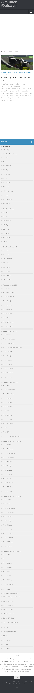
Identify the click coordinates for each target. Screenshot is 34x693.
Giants (6, 664)
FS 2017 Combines (9, 508)
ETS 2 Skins (6, 271)
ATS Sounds (6, 182)
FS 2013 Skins (7, 415)
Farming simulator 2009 (10, 285)
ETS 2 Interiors (7, 259)
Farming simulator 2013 (10, 382)
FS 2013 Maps (7, 398)
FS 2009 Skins (7, 313)
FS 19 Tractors (7, 567)
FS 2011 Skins (7, 364)
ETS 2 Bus (6, 250)
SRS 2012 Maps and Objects (12, 597)
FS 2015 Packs (7, 470)
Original (31, 666)
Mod (10, 666)
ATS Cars (5, 161)
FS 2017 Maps (7, 516)
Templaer (21, 669)
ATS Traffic (6, 187)
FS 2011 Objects (8, 356)
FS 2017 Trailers (8, 538)
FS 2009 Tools (7, 318)
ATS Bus (5, 157)
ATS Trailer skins (8, 191)
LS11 (26, 664)
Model (19, 666)
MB (33, 664)
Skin (13, 669)
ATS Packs (6, 178)
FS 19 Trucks (7, 576)
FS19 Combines (8, 584)
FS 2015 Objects (8, 466)
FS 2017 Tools (7, 533)
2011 (4, 659)
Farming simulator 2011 (9, 72)
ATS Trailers (6, 195)
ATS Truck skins (7, 199)
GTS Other (6, 648)
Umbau (17, 671)
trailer (11, 671)
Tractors (5, 627)
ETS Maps (6, 225)
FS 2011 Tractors (8, 368)
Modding (14, 666)
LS (24, 664)
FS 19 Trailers (7, 571)
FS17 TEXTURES (7, 546)
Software (17, 669)
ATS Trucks (6, 204)
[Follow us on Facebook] (31, 142)
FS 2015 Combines (9, 453)
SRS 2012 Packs (8, 605)
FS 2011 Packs (7, 360)
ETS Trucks (6, 242)
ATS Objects (6, 174)
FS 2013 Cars (7, 385)
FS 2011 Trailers (8, 373)
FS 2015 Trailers (8, 487)
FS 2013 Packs (7, 411)
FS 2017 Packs (7, 525)
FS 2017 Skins (7, 529)
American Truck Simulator (11, 154)
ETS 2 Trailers (7, 275)
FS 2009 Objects (8, 301)
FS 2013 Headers (8, 394)
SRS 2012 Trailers (8, 618)
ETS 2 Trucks (7, 280)
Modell (25, 666)
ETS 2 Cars (6, 254)
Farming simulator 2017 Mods (12, 496)
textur (26, 669)
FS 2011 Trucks (7, 377)
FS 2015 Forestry (8, 457)
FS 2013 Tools (7, 419)
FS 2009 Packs (7, 309)
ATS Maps (6, 170)
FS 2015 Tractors (8, 483)
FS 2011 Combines (25, 72)
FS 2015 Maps (7, 461)
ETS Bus (5, 212)
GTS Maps (6, 644)
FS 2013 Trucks (7, 432)
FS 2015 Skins (7, 474)
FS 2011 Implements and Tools (12, 347)
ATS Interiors (7, 166)
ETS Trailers (6, 237)
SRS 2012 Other (8, 601)
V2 (25, 671)
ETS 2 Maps (6, 263)
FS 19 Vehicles (7, 580)
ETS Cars (5, 216)
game (1, 664)
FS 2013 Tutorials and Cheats (12, 436)
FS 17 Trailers (7, 589)
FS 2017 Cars (7, 499)
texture (30, 669)
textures (7, 671)
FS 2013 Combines (9, 390)
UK (14, 671)
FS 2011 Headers (8, 343)
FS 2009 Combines (9, 292)
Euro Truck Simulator (9, 209)
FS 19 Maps (6, 559)
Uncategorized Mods (9, 632)
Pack (3, 669)
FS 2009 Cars (7, 288)
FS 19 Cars (6, 554)
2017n (8, 658)
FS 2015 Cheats (8, 449)
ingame (10, 664)
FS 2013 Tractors (8, 423)
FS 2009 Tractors (8, 322)
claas (18, 659)
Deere (23, 659)
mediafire (4, 666)
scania (10, 669)
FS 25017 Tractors (8, 542)
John (14, 664)
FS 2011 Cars (7, 335)
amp (13, 659)
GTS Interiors (7, 640)
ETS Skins (6, 233)
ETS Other (6, 229)
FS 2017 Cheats (8, 504)
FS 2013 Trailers (8, 428)
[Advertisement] (17, 33)
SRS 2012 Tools (8, 609)
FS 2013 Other (7, 406)
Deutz (27, 659)
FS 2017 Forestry (8, 512)
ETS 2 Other (6, 267)
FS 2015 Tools (7, 478)
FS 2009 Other (7, 305)
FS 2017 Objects (8, 521)
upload (21, 671)
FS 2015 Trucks (7, 491)
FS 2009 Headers (8, 297)
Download (7, 661)
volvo (27, 671)
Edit (25, 661)
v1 (24, 671)
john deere (19, 664)
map (30, 664)
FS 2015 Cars (7, 445)
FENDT (31, 662)
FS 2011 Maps (7, 352)
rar (7, 669)
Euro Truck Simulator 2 (10, 247)
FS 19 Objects (7, 563)
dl (30, 658)
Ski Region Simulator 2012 (11, 594)
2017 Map (6, 150)
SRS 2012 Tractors (9, 614)
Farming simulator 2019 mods (12, 551)
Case (15, 659)
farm (28, 661)
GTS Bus (5, 636)
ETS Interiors (7, 220)
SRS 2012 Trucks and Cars (11, 622)
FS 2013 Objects (8, 402)
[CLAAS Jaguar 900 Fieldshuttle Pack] (17, 62)
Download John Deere (18, 661)
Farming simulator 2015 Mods (12, 441)
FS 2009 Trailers (8, 326)
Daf (20, 659)
